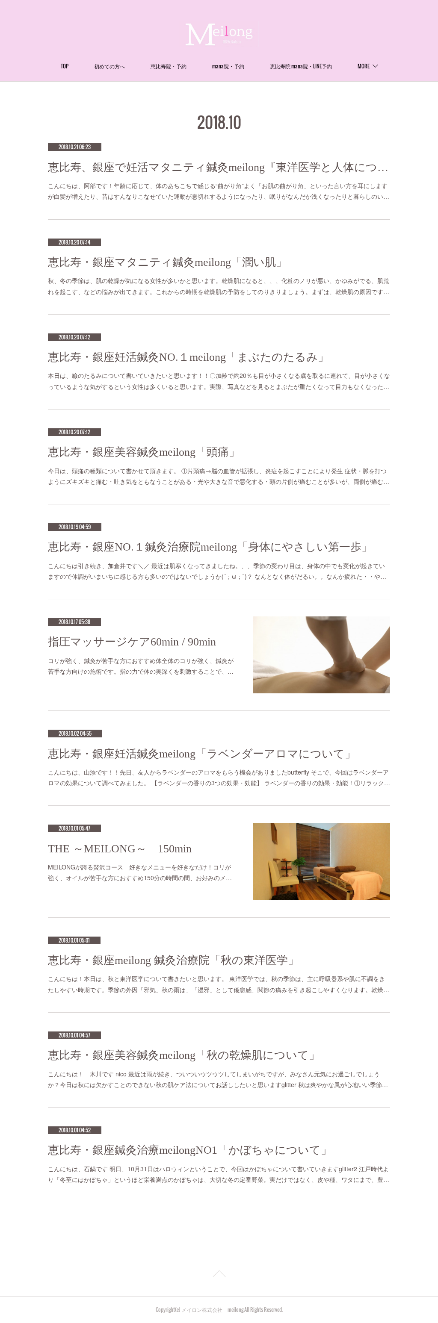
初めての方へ (109, 66)
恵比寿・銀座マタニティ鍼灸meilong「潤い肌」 (167, 262)
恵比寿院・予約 (168, 66)
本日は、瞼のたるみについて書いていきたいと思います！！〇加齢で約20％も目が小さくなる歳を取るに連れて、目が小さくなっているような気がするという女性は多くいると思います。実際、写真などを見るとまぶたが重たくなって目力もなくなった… (219, 380)
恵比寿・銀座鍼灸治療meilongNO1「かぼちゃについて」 (190, 1150)
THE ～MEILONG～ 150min (120, 849)
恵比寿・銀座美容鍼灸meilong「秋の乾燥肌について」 (184, 1055)
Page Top (219, 1275)
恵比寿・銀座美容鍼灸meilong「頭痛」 (144, 452)
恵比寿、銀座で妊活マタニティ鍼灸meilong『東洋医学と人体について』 (219, 167)
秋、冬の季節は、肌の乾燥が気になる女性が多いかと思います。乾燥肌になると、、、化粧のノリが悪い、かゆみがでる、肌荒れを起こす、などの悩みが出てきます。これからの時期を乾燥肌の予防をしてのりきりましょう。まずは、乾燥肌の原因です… (218, 285)
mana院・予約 (228, 66)
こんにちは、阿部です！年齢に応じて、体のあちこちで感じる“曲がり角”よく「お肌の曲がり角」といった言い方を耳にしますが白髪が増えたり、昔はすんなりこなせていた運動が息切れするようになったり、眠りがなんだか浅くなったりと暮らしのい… (218, 190)
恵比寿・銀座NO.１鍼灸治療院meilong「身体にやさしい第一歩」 (210, 547)
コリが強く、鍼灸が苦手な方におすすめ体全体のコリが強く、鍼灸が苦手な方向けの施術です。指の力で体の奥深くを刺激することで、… (141, 665)
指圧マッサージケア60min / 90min (132, 642)
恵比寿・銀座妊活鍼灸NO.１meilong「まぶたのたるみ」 (188, 357)
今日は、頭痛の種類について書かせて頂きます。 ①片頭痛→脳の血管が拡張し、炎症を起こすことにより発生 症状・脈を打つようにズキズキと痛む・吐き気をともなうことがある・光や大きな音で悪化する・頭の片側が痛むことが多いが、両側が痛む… (218, 476)
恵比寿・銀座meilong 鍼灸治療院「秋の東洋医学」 (173, 960)
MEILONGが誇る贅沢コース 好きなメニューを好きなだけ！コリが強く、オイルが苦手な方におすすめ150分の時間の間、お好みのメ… (140, 872)
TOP (64, 66)
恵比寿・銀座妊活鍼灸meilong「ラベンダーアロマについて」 (202, 754)
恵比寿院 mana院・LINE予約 (301, 66)
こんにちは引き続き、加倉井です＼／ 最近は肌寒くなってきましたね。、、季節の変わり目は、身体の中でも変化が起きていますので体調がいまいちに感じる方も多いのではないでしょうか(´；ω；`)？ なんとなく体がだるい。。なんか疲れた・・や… (217, 570)
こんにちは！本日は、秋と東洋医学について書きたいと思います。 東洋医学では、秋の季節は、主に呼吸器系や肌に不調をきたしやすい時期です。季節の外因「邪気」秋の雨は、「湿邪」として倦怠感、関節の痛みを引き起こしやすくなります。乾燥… (218, 983)
